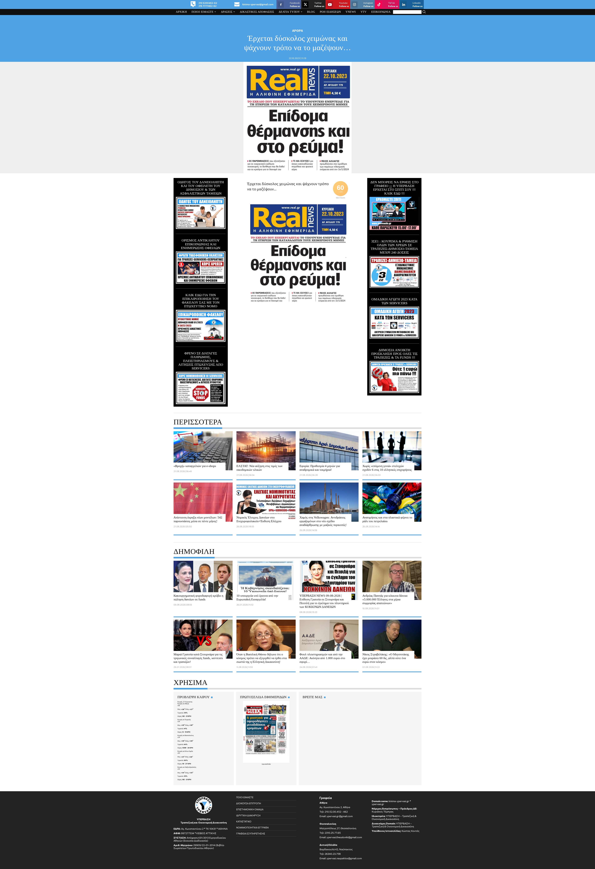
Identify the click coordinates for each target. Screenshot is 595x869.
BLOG (311, 11)
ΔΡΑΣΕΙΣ (226, 11)
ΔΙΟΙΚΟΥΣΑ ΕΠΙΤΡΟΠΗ (248, 803)
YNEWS (351, 11)
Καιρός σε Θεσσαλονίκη (185, 735)
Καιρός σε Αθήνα (183, 703)
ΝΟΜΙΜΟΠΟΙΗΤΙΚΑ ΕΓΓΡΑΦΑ (252, 827)
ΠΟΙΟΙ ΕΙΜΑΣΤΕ (202, 11)
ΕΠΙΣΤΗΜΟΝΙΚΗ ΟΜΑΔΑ (249, 809)
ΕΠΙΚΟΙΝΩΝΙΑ (381, 11)
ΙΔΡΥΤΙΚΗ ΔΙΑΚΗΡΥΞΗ (248, 815)
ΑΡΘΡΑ (297, 30)
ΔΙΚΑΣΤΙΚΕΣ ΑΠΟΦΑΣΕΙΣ (257, 11)
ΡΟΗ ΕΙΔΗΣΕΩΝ (330, 11)
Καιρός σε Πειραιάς (184, 719)
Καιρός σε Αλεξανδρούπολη (186, 767)
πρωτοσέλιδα (266, 764)
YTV (364, 11)
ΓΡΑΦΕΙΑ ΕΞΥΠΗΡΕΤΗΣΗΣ (250, 833)
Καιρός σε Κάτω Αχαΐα (185, 751)
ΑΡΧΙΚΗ (181, 11)
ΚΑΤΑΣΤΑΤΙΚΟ (243, 821)
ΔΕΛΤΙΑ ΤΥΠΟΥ (289, 11)
